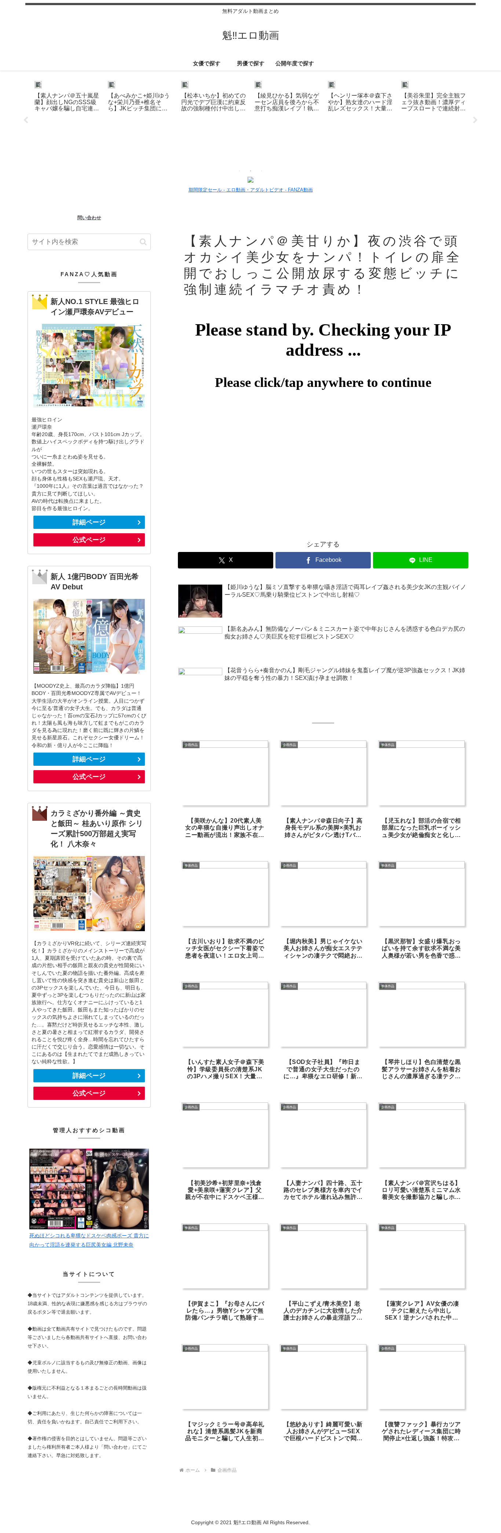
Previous (25, 120)
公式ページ (89, 540)
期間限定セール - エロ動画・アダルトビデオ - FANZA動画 (251, 190)
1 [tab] (239, 171)
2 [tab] (250, 171)
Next (475, 120)
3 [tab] (261, 171)
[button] (143, 242)
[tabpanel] (67, 118)
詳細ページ (89, 522)
